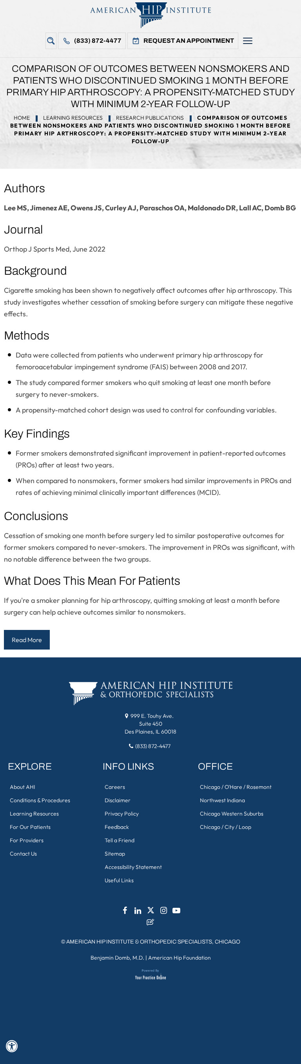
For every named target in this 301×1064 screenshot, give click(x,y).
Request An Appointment (188, 40)
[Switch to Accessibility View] (12, 1046)
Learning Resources (73, 117)
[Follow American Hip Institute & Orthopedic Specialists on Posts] (150, 924)
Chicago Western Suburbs (231, 813)
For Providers (27, 840)
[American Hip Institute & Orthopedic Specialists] (150, 15)
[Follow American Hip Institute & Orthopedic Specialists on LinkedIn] (137, 912)
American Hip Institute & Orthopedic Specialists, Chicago (153, 942)
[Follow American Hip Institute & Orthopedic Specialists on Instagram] (163, 912)
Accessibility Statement (133, 867)
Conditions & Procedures (40, 800)
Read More (27, 640)
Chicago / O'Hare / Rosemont (236, 786)
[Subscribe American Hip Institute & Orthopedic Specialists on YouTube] (176, 912)
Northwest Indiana (222, 800)
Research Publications (150, 117)
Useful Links (119, 880)
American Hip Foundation (179, 957)
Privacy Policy (122, 813)
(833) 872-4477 (97, 40)
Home (22, 117)
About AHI (22, 786)
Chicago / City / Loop (225, 826)
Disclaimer (118, 800)
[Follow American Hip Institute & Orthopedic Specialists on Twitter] (150, 912)
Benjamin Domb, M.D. (117, 957)
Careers (115, 786)
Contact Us (23, 853)
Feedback (117, 826)
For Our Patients (30, 826)
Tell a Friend (119, 840)
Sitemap (115, 853)
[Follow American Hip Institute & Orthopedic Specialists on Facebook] (125, 912)
